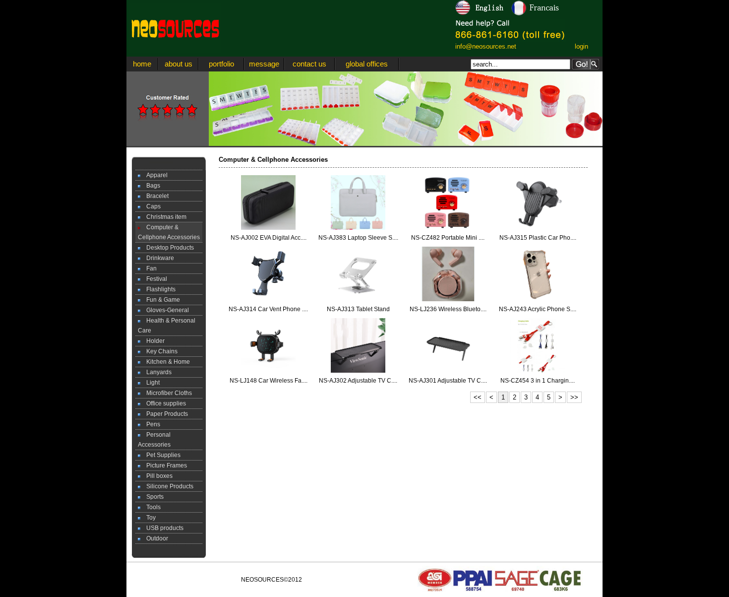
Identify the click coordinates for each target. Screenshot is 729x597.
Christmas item (163, 216)
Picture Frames (163, 465)
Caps (150, 206)
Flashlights (158, 289)
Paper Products (164, 413)
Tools (150, 507)
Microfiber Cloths (166, 393)
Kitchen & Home (165, 361)
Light (150, 382)
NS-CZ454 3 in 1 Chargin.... (537, 380)
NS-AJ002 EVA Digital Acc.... (268, 237)
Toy (148, 517)
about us (178, 64)
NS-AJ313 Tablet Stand (358, 309)
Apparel (154, 175)
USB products (161, 528)
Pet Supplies (160, 455)
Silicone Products (166, 486)
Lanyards (156, 372)
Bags (150, 185)
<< (478, 397)
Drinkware (157, 258)
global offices (367, 64)
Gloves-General (164, 310)
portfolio (221, 64)
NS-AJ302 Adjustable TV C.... (358, 380)
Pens (150, 424)
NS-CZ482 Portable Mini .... (448, 237)
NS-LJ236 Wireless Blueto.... (448, 309)
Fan (148, 268)
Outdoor (154, 538)
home (142, 64)
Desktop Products (167, 247)
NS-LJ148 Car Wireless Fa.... (268, 380)
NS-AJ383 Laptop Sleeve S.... (358, 237)
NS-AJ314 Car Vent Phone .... (268, 309)
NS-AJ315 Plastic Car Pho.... (537, 237)
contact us (309, 64)
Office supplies (163, 403)
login (581, 46)
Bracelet (154, 196)
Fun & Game (160, 299)
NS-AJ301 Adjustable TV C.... (448, 380)
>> (574, 397)
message (264, 64)
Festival (153, 278)
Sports (152, 496)
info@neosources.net (485, 46)
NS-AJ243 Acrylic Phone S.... (537, 309)
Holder (152, 340)
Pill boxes (156, 475)
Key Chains (159, 351)
